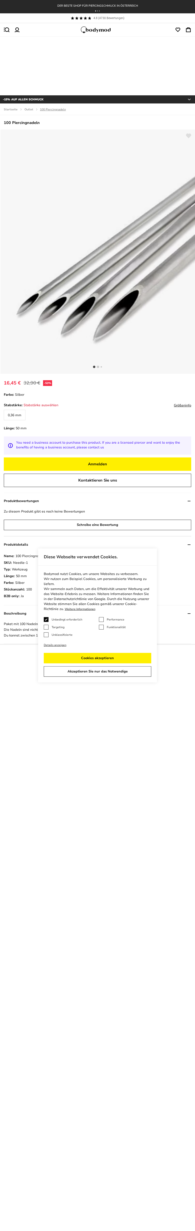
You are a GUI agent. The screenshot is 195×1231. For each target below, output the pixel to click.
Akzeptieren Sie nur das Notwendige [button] (98, 671)
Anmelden (97, 464)
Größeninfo (182, 405)
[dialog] (97, 615)
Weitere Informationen (80, 609)
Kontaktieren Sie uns (97, 480)
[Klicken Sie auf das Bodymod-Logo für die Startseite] (97, 30)
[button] (95, 10)
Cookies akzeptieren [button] (97, 658)
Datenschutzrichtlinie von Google (79, 599)
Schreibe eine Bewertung (97, 525)
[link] (14, 415)
